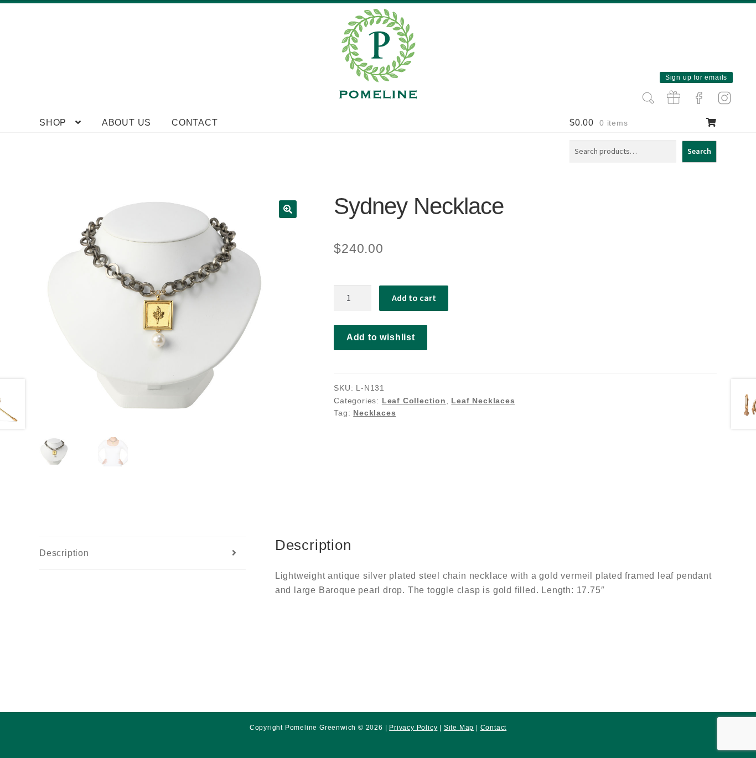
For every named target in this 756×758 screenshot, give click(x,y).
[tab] (142, 553)
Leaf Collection (414, 400)
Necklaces (374, 412)
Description (64, 553)
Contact (195, 122)
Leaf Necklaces (483, 400)
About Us (126, 122)
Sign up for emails (696, 77)
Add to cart (414, 297)
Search (699, 151)
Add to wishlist (380, 337)
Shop (52, 122)
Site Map (459, 727)
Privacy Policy (413, 727)
